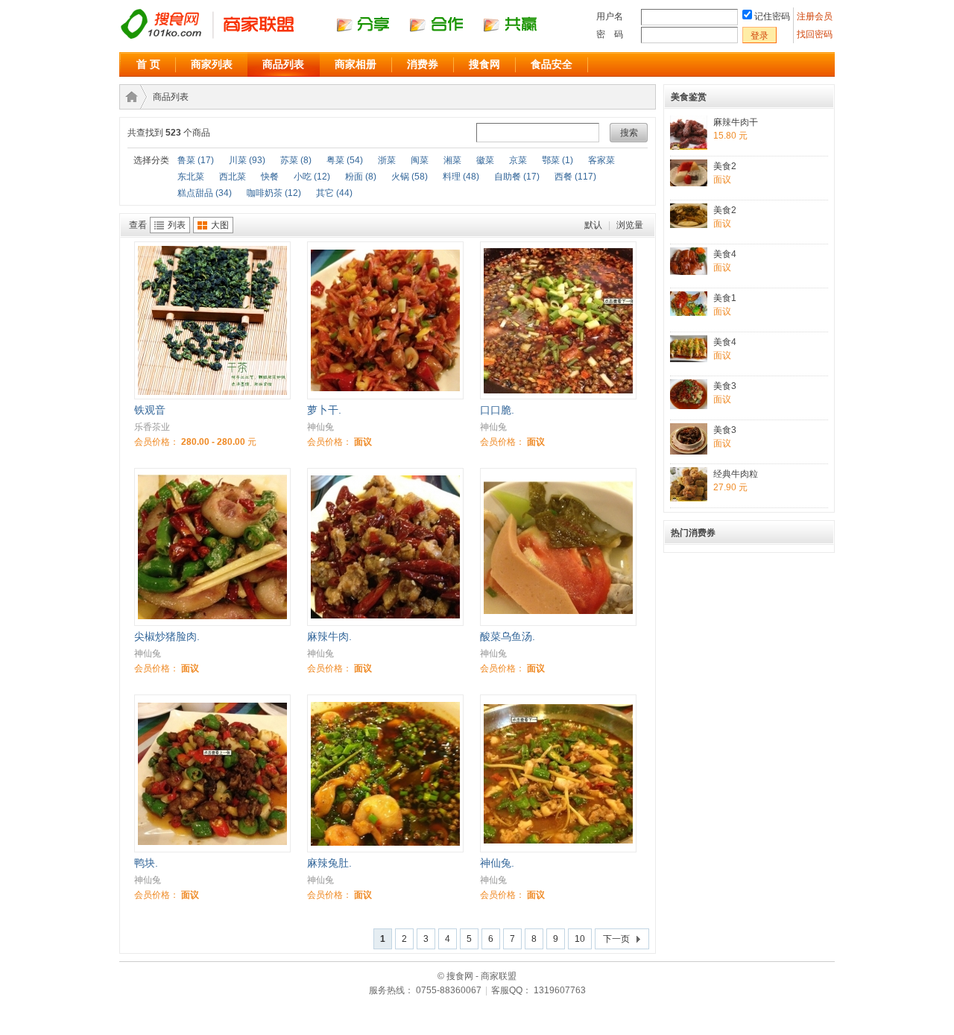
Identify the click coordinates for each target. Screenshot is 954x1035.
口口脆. (497, 410)
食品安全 (551, 64)
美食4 (724, 254)
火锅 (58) (409, 176)
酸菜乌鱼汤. (507, 636)
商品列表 (283, 64)
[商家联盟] (342, 38)
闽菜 (420, 160)
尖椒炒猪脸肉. (167, 636)
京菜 (518, 160)
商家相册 (355, 64)
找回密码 (815, 34)
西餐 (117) (575, 176)
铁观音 (149, 410)
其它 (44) (334, 193)
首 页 (148, 64)
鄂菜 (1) (557, 160)
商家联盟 (129, 97)
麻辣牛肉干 (735, 122)
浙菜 (387, 160)
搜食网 (484, 64)
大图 (220, 225)
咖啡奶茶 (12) (274, 193)
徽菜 (485, 160)
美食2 (724, 166)
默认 (593, 225)
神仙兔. (497, 863)
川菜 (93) (247, 160)
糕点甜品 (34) (204, 193)
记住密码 (772, 16)
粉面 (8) (360, 176)
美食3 (724, 386)
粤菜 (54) (344, 160)
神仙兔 (320, 427)
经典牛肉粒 (735, 474)
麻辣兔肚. (329, 863)
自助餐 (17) (517, 176)
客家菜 (601, 160)
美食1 (724, 298)
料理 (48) (461, 176)
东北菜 (190, 176)
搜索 (629, 132)
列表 (177, 225)
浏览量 (629, 225)
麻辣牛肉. (329, 636)
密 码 (609, 34)
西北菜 (232, 176)
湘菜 (452, 160)
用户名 (609, 16)
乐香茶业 (152, 427)
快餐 (270, 176)
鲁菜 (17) (195, 160)
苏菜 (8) (296, 160)
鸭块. (146, 863)
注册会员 (816, 16)
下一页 (616, 939)
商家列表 (212, 64)
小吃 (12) (312, 176)
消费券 (422, 64)
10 (580, 939)
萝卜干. (324, 410)
